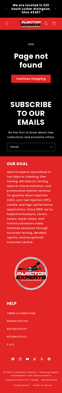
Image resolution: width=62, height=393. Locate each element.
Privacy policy (21, 385)
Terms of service (42, 385)
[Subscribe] (51, 147)
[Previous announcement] (6, 9)
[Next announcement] (55, 9)
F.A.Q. (11, 344)
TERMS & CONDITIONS (21, 313)
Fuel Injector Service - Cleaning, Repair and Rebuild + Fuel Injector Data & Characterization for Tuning (31, 376)
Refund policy (49, 379)
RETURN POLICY (17, 336)
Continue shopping (31, 79)
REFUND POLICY (17, 329)
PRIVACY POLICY (17, 321)
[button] (7, 23)
